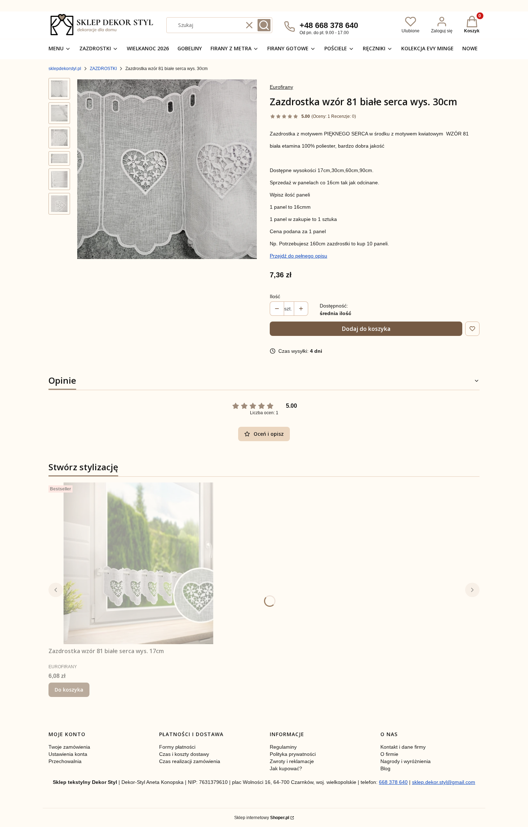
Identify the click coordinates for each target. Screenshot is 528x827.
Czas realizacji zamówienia (189, 761)
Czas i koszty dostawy (184, 754)
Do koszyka (69, 689)
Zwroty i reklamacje (292, 761)
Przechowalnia (65, 761)
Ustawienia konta (67, 754)
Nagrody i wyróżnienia (405, 761)
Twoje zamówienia (69, 747)
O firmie (389, 754)
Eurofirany (281, 87)
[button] (264, 25)
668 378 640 (393, 782)
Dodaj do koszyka (366, 329)
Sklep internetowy (261, 817)
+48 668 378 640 (329, 25)
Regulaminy (283, 747)
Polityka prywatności (293, 754)
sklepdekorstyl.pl (64, 68)
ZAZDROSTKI (103, 68)
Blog (385, 768)
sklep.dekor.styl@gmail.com (443, 782)
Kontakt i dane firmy (403, 747)
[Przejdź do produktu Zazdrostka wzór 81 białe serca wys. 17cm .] (138, 563)
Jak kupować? (286, 768)
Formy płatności (177, 747)
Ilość (275, 296)
